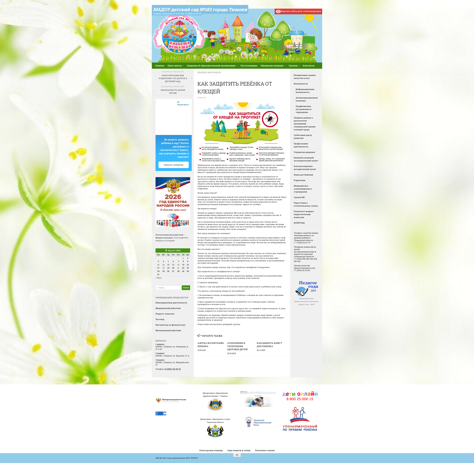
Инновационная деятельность (171, 302)
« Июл (158, 277)
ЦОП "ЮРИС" (191, 458)
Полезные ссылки (265, 450)
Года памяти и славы (239, 450)
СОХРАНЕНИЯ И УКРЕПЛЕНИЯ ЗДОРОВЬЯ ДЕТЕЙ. (237, 346)
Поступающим (249, 65)
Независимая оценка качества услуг (305, 76)
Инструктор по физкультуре (170, 325)
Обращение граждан (272, 65)
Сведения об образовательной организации (211, 65)
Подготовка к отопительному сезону (306, 204)
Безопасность (301, 83)
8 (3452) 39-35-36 (173, 369)
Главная (159, 65)
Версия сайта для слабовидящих (301, 11)
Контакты (308, 65)
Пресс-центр (175, 65)
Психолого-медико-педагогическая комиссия (304, 214)
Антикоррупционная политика (307, 99)
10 (158, 264)
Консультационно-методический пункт (305, 167)
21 (178, 268)
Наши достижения (303, 174)
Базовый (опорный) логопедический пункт (306, 159)
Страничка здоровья (304, 152)
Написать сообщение (173, 165)
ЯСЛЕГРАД (299, 223)
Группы (293, 65)
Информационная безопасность (305, 90)
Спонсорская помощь (211, 450)
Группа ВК (299, 197)
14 (178, 264)
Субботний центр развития (303, 136)
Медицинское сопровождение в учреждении (303, 189)
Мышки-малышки (209, 72)
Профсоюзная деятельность (301, 145)
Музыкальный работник (168, 330)
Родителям (299, 180)
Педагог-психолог (165, 313)
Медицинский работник (168, 308)
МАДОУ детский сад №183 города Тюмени (200, 9)
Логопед (160, 319)
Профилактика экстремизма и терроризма (303, 109)
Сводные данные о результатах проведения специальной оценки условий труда (305, 123)
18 (163, 268)
